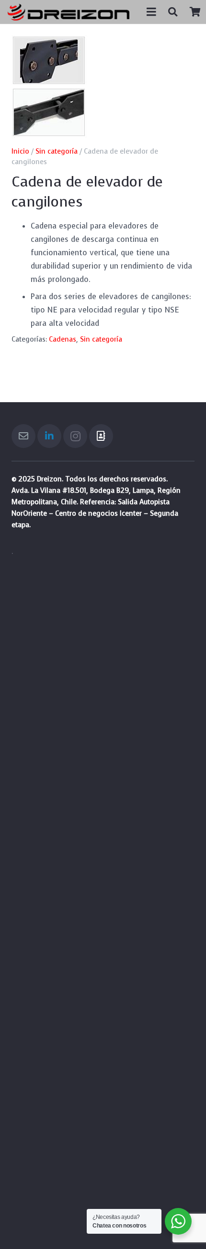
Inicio (20, 151)
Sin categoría (56, 151)
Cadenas (62, 339)
